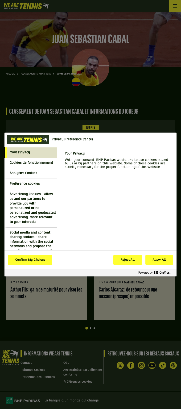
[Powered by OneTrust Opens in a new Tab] (156, 273)
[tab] (31, 152)
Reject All (128, 260)
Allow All (159, 260)
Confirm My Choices (30, 260)
